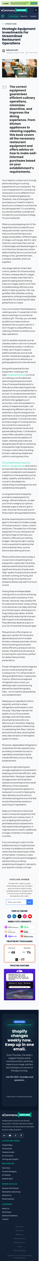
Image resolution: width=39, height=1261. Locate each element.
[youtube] (30, 916)
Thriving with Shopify (10, 1159)
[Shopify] (19, 3)
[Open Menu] (2, 16)
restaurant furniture (16, 374)
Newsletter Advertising (11, 1192)
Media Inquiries (8, 1199)
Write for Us (6, 1195)
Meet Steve (6, 1212)
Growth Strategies (9, 1171)
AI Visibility (6, 1175)
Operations (11, 24)
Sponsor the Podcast (10, 1188)
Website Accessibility (19, 1250)
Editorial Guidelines (10, 1215)
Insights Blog (7, 1145)
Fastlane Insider (8, 1152)
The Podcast (7, 1148)
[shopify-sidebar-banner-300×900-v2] (19, 984)
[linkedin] (14, 916)
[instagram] (25, 916)
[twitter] (20, 916)
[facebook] (9, 916)
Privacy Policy (19, 1230)
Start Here (6, 1168)
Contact (33, 16)
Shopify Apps (7, 1178)
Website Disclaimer (19, 1238)
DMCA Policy (19, 1234)
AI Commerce (7, 1156)
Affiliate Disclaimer (19, 1242)
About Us (23, 16)
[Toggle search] (36, 10)
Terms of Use (19, 1226)
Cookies (19, 1246)
